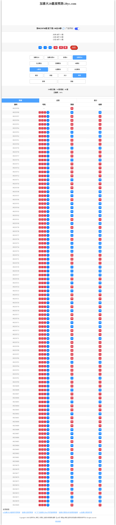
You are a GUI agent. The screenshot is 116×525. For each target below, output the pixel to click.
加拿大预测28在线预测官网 (68, 512)
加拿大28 (36, 57)
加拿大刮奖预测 (27, 512)
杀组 (51, 75)
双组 (71, 81)
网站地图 (58, 521)
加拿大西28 (50, 57)
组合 (36, 75)
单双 (79, 75)
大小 (65, 75)
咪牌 (74, 47)
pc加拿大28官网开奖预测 (11, 512)
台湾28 (65, 57)
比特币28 (79, 57)
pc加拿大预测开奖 (86, 512)
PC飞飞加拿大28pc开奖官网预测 (46, 512)
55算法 (39, 69)
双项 (43, 81)
